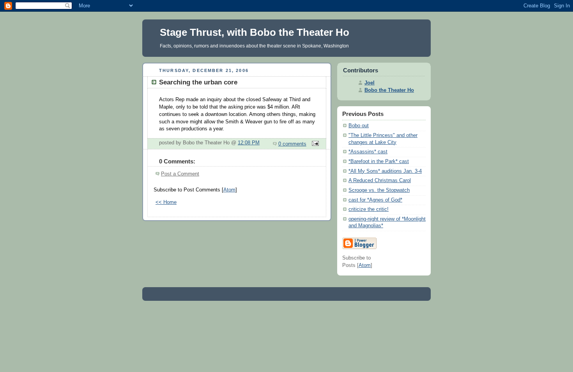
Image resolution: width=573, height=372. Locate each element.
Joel (369, 83)
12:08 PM (249, 143)
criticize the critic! (368, 209)
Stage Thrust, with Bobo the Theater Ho (254, 32)
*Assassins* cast (367, 151)
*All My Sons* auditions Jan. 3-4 (385, 171)
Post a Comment (180, 174)
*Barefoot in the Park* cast (378, 161)
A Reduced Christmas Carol (379, 180)
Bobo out (358, 125)
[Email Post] (314, 144)
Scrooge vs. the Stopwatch (379, 190)
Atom (229, 190)
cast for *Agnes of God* (375, 200)
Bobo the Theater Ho (389, 90)
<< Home (166, 202)
